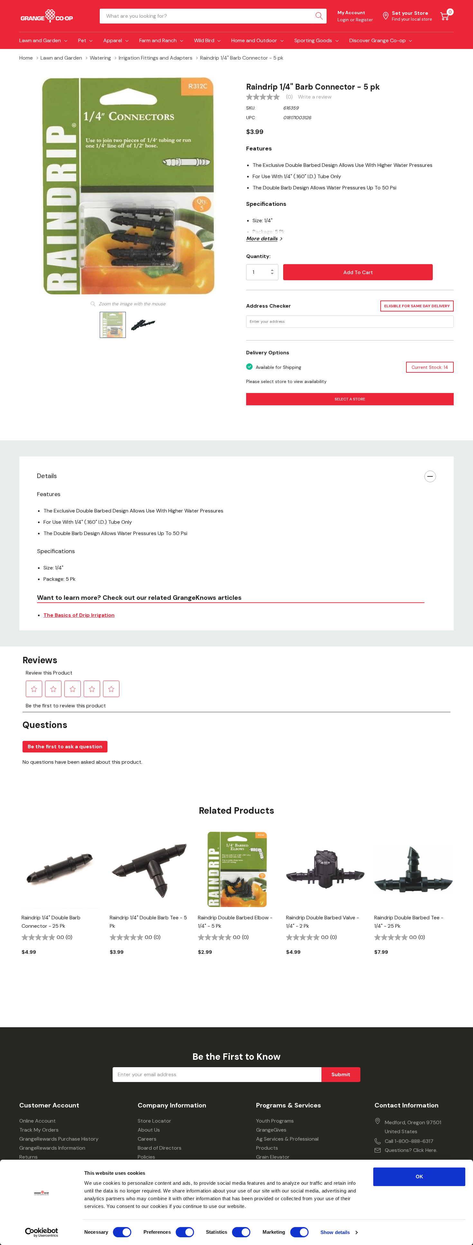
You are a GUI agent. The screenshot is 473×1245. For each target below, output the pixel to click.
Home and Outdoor (254, 40)
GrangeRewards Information (52, 1147)
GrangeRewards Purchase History (58, 1138)
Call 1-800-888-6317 (409, 1141)
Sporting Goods (313, 40)
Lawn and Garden (40, 40)
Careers (147, 1138)
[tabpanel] (61, 903)
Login (344, 20)
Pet (82, 40)
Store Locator (154, 1120)
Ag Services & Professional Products (287, 1143)
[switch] (185, 1232)
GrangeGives (271, 1129)
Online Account (37, 1120)
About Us (149, 1129)
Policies (146, 1157)
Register (364, 20)
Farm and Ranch (158, 40)
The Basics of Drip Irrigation (79, 615)
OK (419, 1176)
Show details (335, 1232)
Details (47, 476)
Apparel (112, 40)
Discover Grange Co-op (377, 40)
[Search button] (319, 16)
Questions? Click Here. (411, 1150)
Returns (28, 1157)
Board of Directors (159, 1147)
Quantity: (258, 256)
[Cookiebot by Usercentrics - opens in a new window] (42, 1232)
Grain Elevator (273, 1157)
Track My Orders (39, 1129)
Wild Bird (204, 40)
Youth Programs (275, 1120)
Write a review (314, 97)
